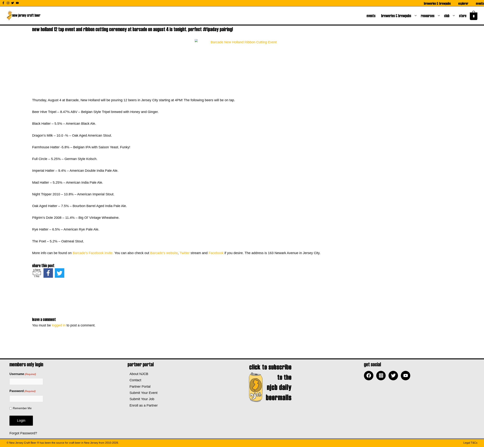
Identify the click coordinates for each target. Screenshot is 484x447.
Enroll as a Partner (143, 405)
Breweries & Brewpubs (437, 3)
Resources (428, 15)
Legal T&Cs (470, 442)
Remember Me (22, 408)
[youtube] (18, 3)
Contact (134, 380)
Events (480, 3)
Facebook (216, 253)
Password (22, 391)
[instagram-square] (382, 375)
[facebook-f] (4, 3)
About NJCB (138, 374)
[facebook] (369, 375)
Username (22, 374)
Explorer (463, 3)
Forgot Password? (23, 433)
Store (463, 15)
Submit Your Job (141, 399)
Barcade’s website (164, 253)
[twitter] (13, 3)
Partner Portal (139, 386)
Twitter (185, 253)
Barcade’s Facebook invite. (93, 253)
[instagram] (8, 3)
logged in (59, 325)
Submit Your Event (142, 393)
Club (447, 15)
